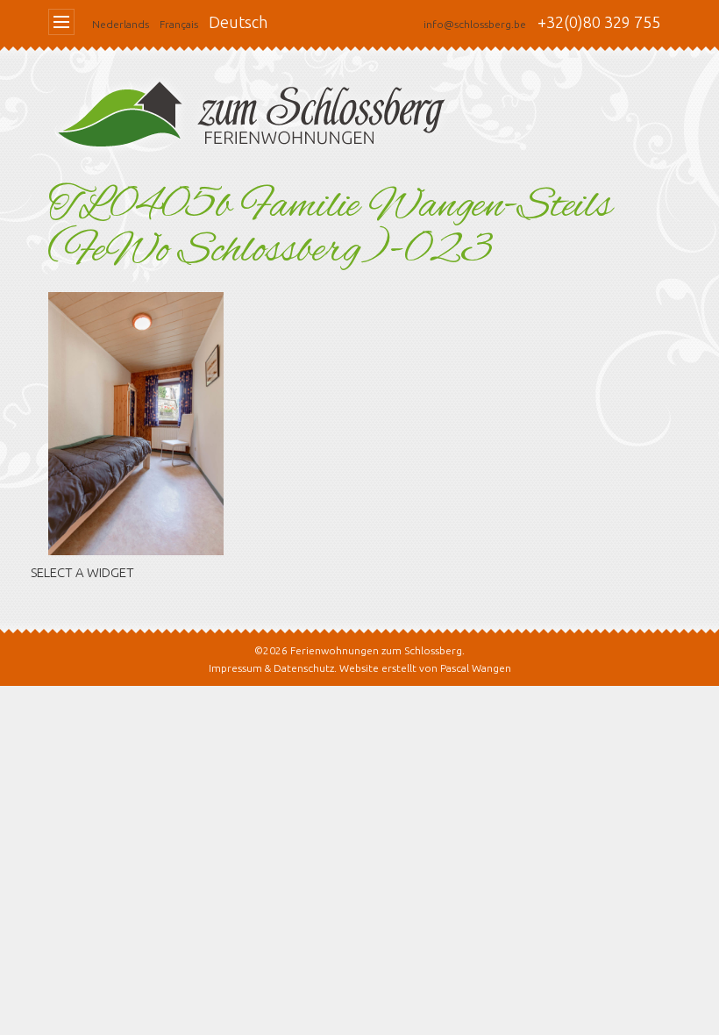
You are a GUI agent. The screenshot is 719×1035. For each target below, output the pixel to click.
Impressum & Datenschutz (271, 668)
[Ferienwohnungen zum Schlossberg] (258, 119)
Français (179, 24)
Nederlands (120, 24)
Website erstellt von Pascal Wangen (425, 668)
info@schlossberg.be (475, 24)
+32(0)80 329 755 (598, 22)
